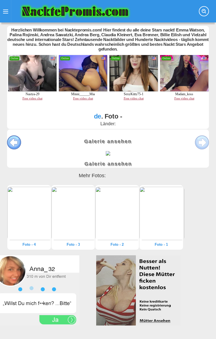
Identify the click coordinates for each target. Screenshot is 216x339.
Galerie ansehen (108, 141)
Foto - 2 (117, 244)
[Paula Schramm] (29, 213)
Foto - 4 (29, 244)
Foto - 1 (161, 244)
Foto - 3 (73, 244)
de (98, 116)
